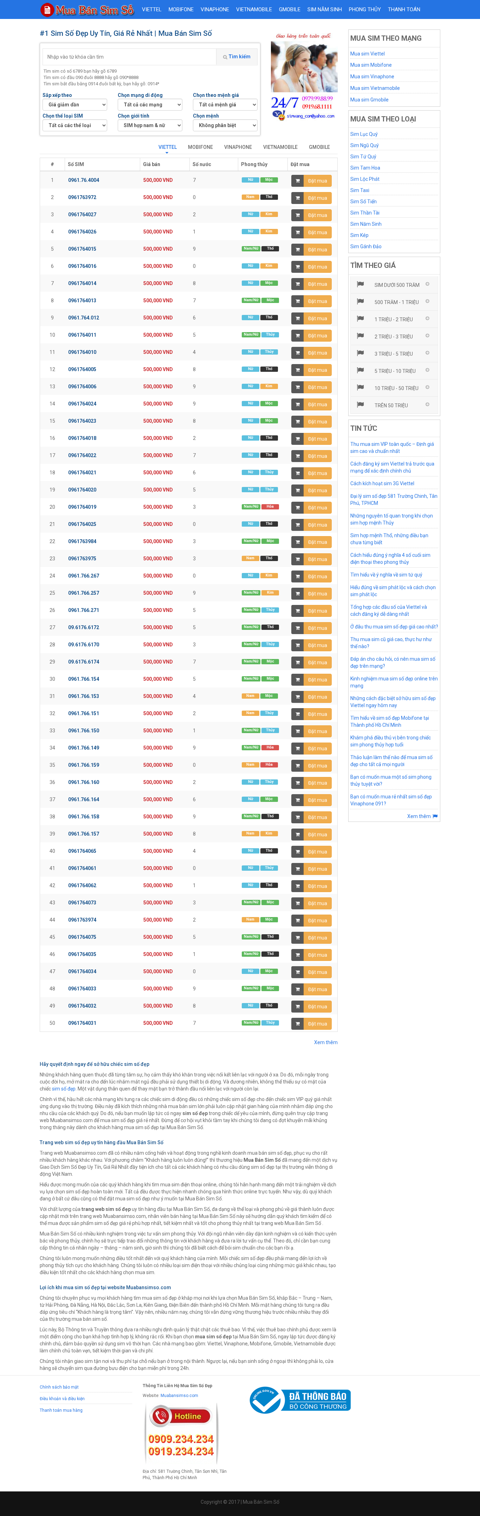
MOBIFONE (181, 9)
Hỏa (270, 506)
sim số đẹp (64, 1089)
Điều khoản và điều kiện (62, 1398)
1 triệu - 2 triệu (393, 319)
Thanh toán (404, 9)
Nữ (250, 179)
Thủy (270, 334)
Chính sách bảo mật (59, 1387)
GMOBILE (289, 9)
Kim (269, 214)
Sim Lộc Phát (365, 179)
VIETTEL (152, 9)
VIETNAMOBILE (254, 9)
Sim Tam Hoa (365, 168)
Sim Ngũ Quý (364, 145)
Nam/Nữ (251, 248)
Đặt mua (317, 181)
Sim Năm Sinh (366, 224)
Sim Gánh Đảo (366, 246)
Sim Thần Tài (365, 213)
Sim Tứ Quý (363, 156)
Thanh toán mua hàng (61, 1410)
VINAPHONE (215, 9)
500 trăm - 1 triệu (396, 302)
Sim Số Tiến (363, 201)
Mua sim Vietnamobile (375, 88)
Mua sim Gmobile (369, 100)
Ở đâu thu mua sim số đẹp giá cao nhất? (394, 627)
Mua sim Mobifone (371, 65)
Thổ (269, 197)
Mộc (269, 179)
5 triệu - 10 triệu (395, 371)
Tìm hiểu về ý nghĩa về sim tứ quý (386, 575)
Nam (250, 197)
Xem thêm (326, 1042)
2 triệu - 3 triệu (393, 337)
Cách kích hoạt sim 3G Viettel (382, 483)
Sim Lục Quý (364, 134)
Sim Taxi (359, 190)
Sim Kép (359, 235)
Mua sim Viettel (367, 54)
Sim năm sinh (324, 9)
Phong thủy (365, 9)
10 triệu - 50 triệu (396, 388)
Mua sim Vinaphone (372, 76)
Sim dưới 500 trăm (397, 285)
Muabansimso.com (179, 1395)
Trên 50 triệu (391, 405)
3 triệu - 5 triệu (393, 354)
